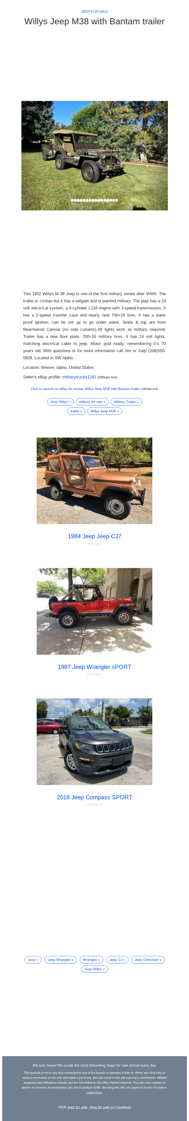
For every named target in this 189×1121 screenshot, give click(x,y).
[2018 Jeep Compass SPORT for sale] (94, 741)
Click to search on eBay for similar (85, 389)
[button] (32, 155)
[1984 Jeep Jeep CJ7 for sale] (94, 481)
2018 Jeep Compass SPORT (94, 797)
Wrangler (90, 960)
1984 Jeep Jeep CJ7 (94, 536)
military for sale (91, 402)
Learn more (94, 1092)
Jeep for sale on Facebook (110, 1107)
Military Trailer (125, 402)
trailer (74, 411)
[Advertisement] (94, 63)
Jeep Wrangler (59, 960)
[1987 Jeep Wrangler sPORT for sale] (94, 611)
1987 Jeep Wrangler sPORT (94, 667)
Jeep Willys (59, 402)
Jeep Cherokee (146, 960)
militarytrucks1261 (79, 377)
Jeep (31, 960)
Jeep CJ (116, 960)
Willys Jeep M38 (103, 411)
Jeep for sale (94, 12)
